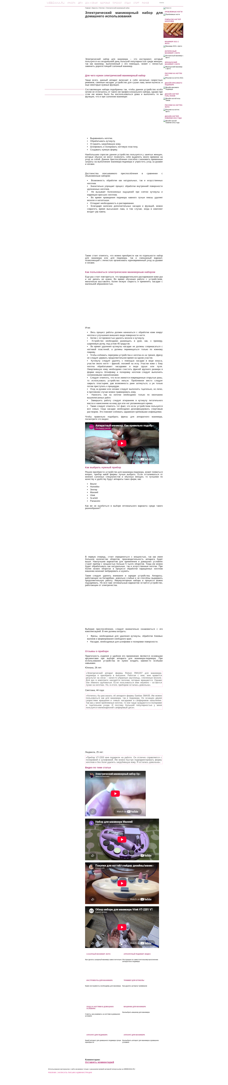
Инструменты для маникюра (99, 980)
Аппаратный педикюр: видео (137, 954)
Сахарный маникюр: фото (98, 954)
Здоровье (105, 3)
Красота (71, 3)
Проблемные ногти (173, 12)
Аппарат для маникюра (134, 1035)
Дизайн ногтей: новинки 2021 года (173, 117)
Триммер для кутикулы (134, 980)
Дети (80, 3)
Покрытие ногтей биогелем (173, 20)
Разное (145, 3)
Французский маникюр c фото (172, 63)
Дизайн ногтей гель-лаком (172, 95)
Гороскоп (117, 3)
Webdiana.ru (56, 3)
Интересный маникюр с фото (172, 52)
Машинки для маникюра (135, 1007)
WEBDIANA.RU (129, 1069)
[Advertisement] (64, 47)
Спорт (136, 3)
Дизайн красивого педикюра (173, 84)
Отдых (127, 3)
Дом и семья (91, 3)
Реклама (52, 1072)
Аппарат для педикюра (97, 1035)
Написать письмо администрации (75, 1072)
